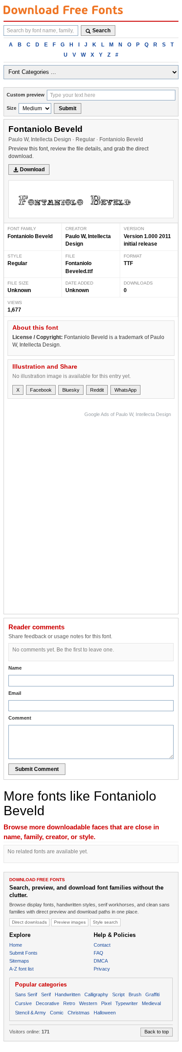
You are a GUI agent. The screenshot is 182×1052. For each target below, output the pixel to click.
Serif (46, 994)
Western (88, 1003)
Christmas (79, 1012)
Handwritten (67, 994)
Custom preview (26, 94)
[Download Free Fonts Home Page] (63, 9)
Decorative (47, 1003)
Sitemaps (19, 960)
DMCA (101, 960)
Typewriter (126, 1003)
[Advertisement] (91, 511)
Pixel (106, 1003)
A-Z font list (21, 968)
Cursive (23, 1003)
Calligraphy (96, 994)
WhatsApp (125, 390)
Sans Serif (26, 994)
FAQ (98, 953)
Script (118, 994)
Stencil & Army (30, 1012)
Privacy (102, 968)
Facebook (41, 390)
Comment (19, 718)
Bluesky (71, 390)
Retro (69, 1003)
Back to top (156, 1031)
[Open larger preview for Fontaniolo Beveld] (91, 199)
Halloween (105, 1012)
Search (101, 30)
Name (15, 668)
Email (14, 693)
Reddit (97, 390)
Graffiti (152, 994)
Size (11, 108)
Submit (67, 108)
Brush (135, 994)
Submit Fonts (23, 953)
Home (15, 945)
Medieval (151, 1003)
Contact (102, 945)
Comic (57, 1012)
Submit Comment (37, 769)
